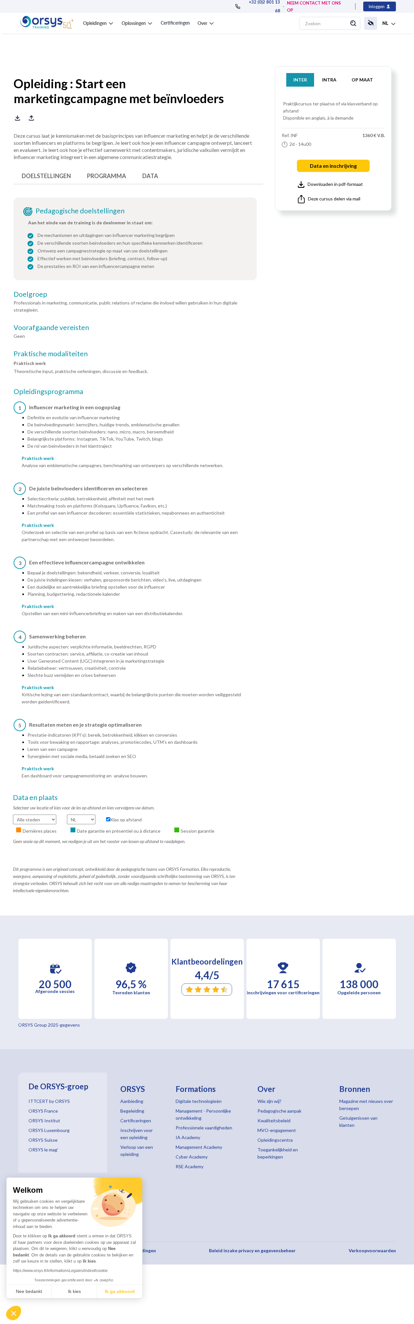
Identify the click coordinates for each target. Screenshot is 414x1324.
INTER (300, 79)
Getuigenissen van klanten (358, 1121)
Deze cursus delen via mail (334, 198)
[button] (13, 1313)
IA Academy (188, 1137)
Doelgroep (30, 294)
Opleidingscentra (275, 1140)
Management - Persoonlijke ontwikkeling (203, 1114)
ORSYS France (43, 1111)
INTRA (329, 79)
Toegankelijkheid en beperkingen (277, 1153)
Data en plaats (35, 797)
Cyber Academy (192, 1156)
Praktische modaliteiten (51, 353)
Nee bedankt (29, 1291)
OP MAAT (362, 79)
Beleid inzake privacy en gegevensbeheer (252, 1250)
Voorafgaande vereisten (51, 327)
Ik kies (74, 1291)
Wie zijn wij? (269, 1101)
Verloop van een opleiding (136, 1150)
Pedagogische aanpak (279, 1111)
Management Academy (199, 1147)
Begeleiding (132, 1111)
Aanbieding (131, 1101)
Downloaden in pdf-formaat (335, 184)
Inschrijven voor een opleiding (136, 1133)
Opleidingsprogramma (48, 391)
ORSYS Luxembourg (49, 1130)
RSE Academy (189, 1166)
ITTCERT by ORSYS (49, 1101)
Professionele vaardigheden (204, 1127)
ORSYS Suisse (43, 1140)
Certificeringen (175, 23)
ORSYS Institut (44, 1120)
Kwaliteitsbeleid (273, 1120)
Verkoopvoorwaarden (372, 1250)
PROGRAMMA (106, 175)
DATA (150, 175)
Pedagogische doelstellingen (80, 210)
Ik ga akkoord (120, 1291)
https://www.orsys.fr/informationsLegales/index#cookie (60, 1270)
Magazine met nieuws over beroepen (366, 1104)
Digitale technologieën (199, 1101)
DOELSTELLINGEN (46, 175)
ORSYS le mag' (43, 1149)
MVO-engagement (276, 1130)
